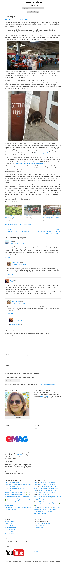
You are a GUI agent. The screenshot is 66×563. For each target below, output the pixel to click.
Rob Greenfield (9, 533)
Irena (35, 490)
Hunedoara (24, 224)
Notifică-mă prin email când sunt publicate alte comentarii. (22, 373)
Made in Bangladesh (41, 153)
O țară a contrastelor (11, 504)
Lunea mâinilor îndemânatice (43, 523)
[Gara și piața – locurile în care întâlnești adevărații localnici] (52, 210)
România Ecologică (10, 521)
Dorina (36, 486)
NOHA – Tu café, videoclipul (46, 502)
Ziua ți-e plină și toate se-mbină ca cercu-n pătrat (13, 216)
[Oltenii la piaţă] (33, 210)
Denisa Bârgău (15, 263)
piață (29, 224)
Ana (35, 496)
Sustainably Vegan (10, 529)
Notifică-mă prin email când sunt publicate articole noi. (21, 378)
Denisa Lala (18, 19)
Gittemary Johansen (11, 527)
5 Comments (27, 19)
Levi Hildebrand (9, 525)
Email (7, 360)
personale (16, 224)
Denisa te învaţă (39, 527)
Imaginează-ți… (9, 506)
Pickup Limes (9, 531)
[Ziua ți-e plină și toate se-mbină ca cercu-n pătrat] (13, 210)
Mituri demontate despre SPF (14, 483)
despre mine (44, 396)
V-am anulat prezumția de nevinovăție (49, 496)
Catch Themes (56, 561)
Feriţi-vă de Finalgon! (43, 494)
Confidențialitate (36, 561)
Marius (36, 507)
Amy (10, 241)
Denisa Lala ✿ (34, 2)
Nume (7, 354)
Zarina (36, 498)
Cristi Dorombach (38, 552)
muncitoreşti (9, 224)
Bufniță (9, 201)
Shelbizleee (8, 523)
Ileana (35, 483)
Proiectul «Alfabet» (39, 525)
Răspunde (8, 257)
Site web (7, 365)
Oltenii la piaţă (28, 215)
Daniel (11, 280)
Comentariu (9, 336)
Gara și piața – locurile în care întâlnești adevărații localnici (51, 216)
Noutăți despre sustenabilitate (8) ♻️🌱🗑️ (17, 494)
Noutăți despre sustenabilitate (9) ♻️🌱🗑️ (17, 492)
